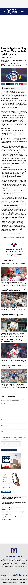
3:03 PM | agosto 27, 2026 (7, 514)
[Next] (15, 391)
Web (2, 431)
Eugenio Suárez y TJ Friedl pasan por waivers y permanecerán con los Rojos (13, 264)
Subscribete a (15, 237)
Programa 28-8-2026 (6, 495)
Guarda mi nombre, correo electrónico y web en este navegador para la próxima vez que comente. (14, 438)
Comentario (4, 403)
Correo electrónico (5, 425)
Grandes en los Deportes (11, 64)
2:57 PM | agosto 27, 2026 (7, 519)
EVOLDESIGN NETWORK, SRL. (17, 582)
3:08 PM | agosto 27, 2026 (7, 509)
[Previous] (13, 391)
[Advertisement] (14, 30)
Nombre (3, 419)
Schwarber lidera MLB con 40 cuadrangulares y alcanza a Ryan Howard (13, 340)
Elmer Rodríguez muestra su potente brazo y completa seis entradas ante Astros (13, 289)
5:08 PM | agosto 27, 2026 (7, 504)
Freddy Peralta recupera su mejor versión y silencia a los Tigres (12, 366)
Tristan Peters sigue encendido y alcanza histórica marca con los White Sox (12, 315)
